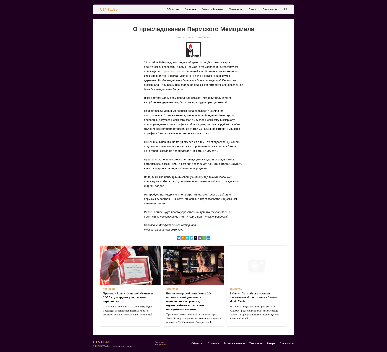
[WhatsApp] (204, 238)
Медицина (109, 289)
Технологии (235, 9)
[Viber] (200, 238)
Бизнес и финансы (212, 9)
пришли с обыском (174, 71)
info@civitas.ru (161, 344)
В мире (252, 9)
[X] (195, 238)
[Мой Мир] (208, 238)
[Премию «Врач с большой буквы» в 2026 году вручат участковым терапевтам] (130, 265)
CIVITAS (109, 9)
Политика (190, 9)
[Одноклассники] (183, 238)
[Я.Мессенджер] (187, 238)
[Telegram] (191, 238)
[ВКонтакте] (178, 238)
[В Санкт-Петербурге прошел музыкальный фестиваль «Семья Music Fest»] (256, 265)
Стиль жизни (269, 9)
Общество (173, 9)
